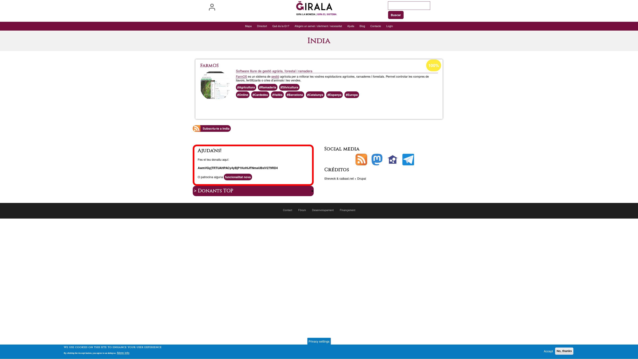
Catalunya (316, 95)
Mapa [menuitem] (248, 26)
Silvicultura (290, 87)
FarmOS (241, 76)
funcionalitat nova (238, 177)
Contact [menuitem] (287, 210)
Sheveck (330, 178)
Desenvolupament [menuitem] (323, 210)
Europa (352, 95)
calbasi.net (346, 178)
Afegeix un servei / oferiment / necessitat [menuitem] (318, 26)
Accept (548, 351)
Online (243, 95)
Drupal (361, 178)
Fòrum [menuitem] (302, 210)
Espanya (335, 95)
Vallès (278, 95)
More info (123, 353)
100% (433, 65)
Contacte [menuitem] (375, 26)
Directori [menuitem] (262, 26)
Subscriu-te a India (216, 128)
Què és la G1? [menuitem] (280, 26)
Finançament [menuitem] (347, 210)
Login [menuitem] (389, 26)
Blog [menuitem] (362, 26)
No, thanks (564, 351)
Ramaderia (268, 87)
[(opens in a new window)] (377, 159)
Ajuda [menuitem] (350, 26)
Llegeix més (325, 107)
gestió (275, 76)
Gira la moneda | (316, 14)
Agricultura (247, 87)
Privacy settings (319, 341)
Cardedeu (261, 95)
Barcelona (295, 95)
